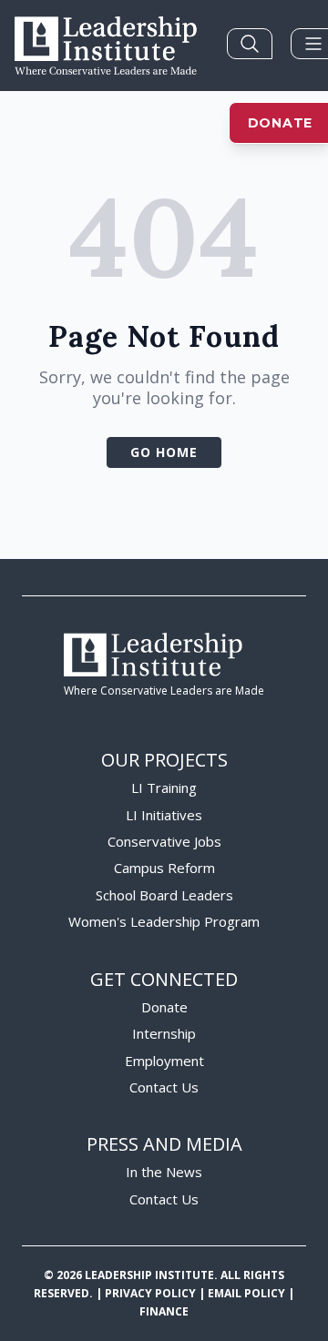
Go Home (164, 452)
